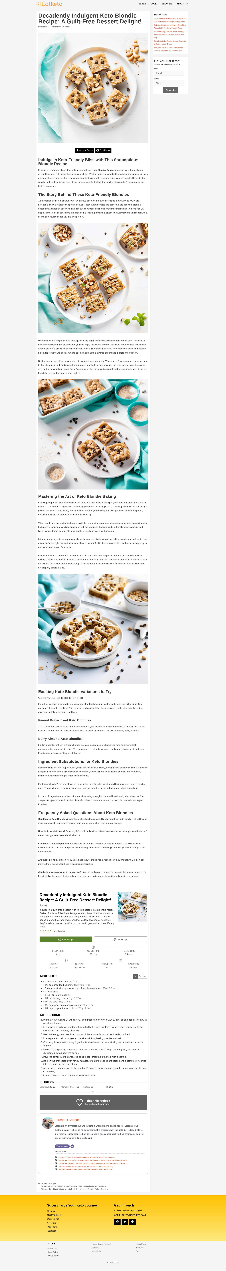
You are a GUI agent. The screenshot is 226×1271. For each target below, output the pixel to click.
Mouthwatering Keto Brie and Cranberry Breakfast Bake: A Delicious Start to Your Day (169, 34)
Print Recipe (104, 150)
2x (140, 976)
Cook (154, 4)
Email (156, 68)
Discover (167, 4)
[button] (41, 931)
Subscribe (171, 90)
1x (135, 976)
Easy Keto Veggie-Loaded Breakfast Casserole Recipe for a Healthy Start (85, 1169)
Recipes (52, 1183)
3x (144, 976)
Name (156, 79)
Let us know (91, 1104)
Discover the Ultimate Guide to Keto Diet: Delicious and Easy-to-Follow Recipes (74, 1189)
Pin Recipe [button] (122, 939)
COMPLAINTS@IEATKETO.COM (130, 1215)
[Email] (72, 1146)
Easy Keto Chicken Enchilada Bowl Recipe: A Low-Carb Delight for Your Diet (86, 1157)
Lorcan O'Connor (62, 27)
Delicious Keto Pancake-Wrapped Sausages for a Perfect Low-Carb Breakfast (73, 1186)
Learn (142, 4)
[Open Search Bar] (187, 4)
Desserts (44, 1183)
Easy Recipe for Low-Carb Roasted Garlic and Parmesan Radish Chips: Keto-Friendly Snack (92, 1160)
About (180, 4)
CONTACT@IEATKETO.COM (128, 1210)
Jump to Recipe (86, 150)
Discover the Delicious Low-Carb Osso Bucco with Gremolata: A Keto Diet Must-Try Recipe (91, 1163)
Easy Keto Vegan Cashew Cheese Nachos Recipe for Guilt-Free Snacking (85, 1166)
